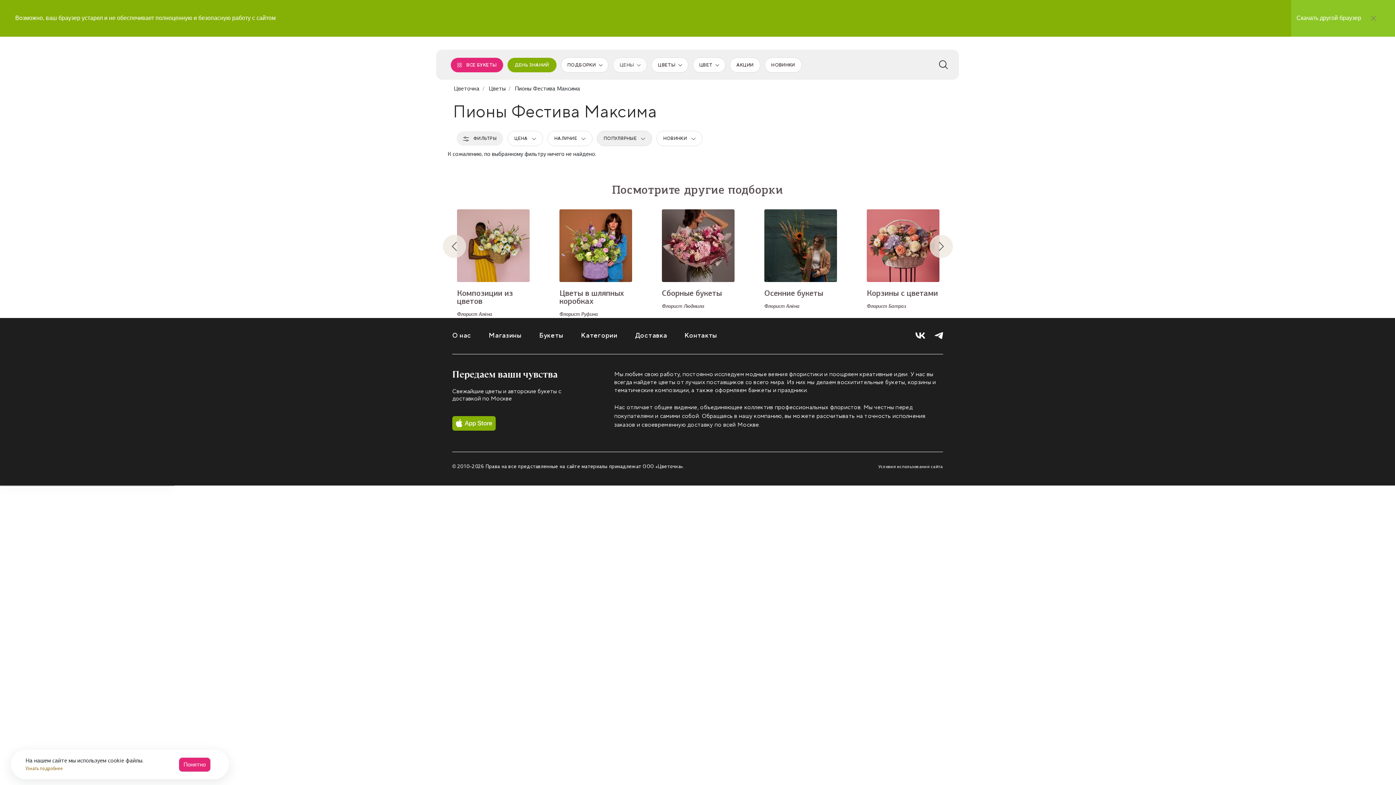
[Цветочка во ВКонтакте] (920, 336)
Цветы (666, 65)
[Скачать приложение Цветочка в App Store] (474, 423)
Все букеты (481, 65)
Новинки (783, 65)
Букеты (551, 335)
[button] (460, 246)
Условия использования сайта (910, 466)
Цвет (705, 65)
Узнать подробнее (44, 768)
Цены (627, 65)
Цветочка (467, 88)
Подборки (581, 65)
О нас (462, 335)
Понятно (194, 764)
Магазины (505, 335)
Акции (744, 65)
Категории (599, 335)
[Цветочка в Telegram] (939, 335)
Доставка (651, 335)
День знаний (532, 65)
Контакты (700, 335)
